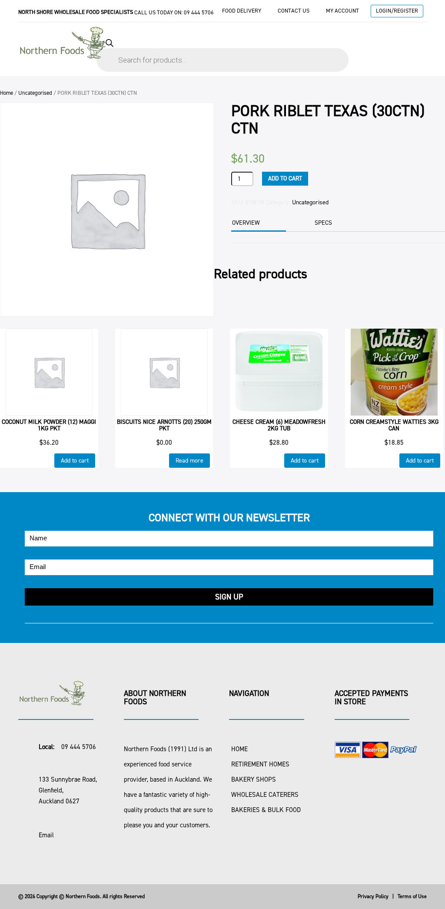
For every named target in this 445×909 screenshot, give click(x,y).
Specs (323, 223)
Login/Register (397, 10)
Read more (189, 460)
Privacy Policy (373, 896)
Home (6, 93)
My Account (342, 10)
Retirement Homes (260, 764)
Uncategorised (35, 93)
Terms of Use (412, 896)
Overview (246, 223)
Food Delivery (241, 10)
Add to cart (285, 178)
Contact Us (293, 10)
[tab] (257, 224)
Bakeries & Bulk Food (266, 810)
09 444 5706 (199, 12)
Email (46, 835)
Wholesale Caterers (265, 794)
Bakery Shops (253, 779)
